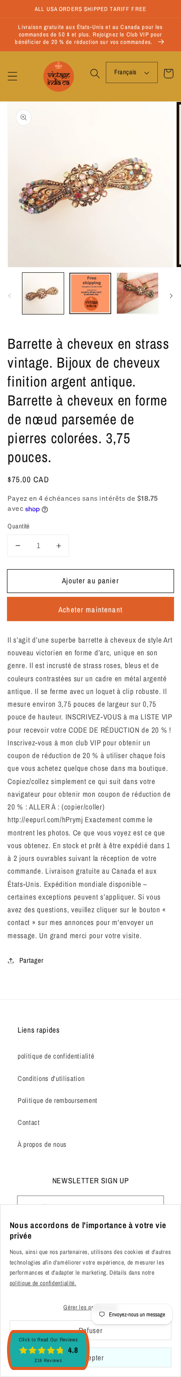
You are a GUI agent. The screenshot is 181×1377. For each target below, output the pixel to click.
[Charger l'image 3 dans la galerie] (137, 293)
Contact (29, 1122)
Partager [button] (31, 960)
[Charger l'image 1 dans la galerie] (43, 293)
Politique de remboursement (58, 1100)
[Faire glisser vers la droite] (171, 296)
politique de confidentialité (56, 1056)
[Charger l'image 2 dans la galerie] (90, 293)
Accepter (90, 1357)
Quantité (18, 526)
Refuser (91, 1330)
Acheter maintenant (90, 609)
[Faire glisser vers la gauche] (9, 296)
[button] (12, 76)
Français (125, 72)
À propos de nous (42, 1144)
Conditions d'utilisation (51, 1078)
